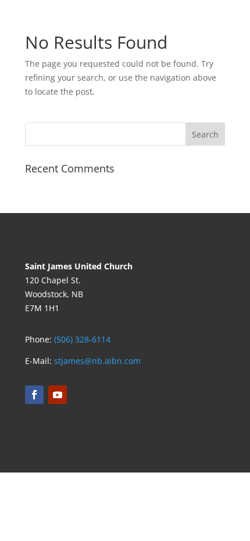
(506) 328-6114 (82, 339)
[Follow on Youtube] (57, 394)
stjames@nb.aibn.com (97, 360)
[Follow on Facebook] (34, 394)
